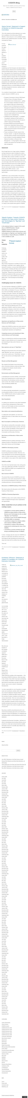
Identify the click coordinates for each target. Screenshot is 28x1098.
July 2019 (4, 918)
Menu (14, 11)
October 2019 (4, 913)
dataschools (4, 1039)
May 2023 (4, 842)
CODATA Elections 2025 (7, 1034)
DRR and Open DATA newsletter (8, 1046)
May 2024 (4, 823)
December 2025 (5, 790)
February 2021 (5, 885)
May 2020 (4, 901)
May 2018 (4, 942)
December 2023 (5, 830)
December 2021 (5, 868)
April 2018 (4, 944)
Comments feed (5, 1084)
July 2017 (4, 956)
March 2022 (4, 864)
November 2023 (5, 832)
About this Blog (5, 744)
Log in (3, 1081)
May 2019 (4, 922)
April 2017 (4, 961)
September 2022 (5, 854)
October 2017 (4, 951)
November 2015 (5, 981)
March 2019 (4, 925)
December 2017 (5, 949)
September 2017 (5, 953)
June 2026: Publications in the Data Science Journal (12, 766)
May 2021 (4, 880)
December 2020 (5, 889)
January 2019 (4, 929)
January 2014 (4, 1008)
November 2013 (5, 1010)
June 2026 (4, 780)
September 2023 (5, 835)
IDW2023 (4, 1057)
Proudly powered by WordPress (8, 1095)
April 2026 (4, 783)
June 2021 (4, 878)
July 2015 (4, 987)
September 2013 (5, 1013)
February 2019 (5, 927)
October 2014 (4, 996)
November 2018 (5, 932)
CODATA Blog (14, 3)
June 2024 (4, 821)
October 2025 (4, 793)
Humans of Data (5, 1053)
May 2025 (4, 802)
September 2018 (5, 935)
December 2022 (5, 849)
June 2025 (4, 800)
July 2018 (4, 939)
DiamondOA (4, 1043)
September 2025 (5, 795)
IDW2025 (4, 1058)
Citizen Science (5, 1024)
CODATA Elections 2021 (7, 1031)
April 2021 (4, 882)
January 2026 (4, 788)
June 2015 (4, 989)
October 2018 (4, 934)
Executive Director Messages (8, 1050)
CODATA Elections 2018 (7, 1029)
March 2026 (4, 785)
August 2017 (4, 955)
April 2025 (4, 804)
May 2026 (4, 781)
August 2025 (4, 797)
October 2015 (4, 982)
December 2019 (5, 910)
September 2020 (5, 894)
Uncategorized (15, 206)
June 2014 (4, 1000)
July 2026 (4, 778)
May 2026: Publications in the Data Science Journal (12, 767)
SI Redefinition (5, 1067)
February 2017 (5, 963)
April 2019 (4, 923)
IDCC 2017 (4, 1055)
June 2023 (4, 840)
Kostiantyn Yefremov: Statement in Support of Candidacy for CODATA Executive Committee (13, 559)
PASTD (3, 1062)
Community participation (7, 1036)
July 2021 (4, 877)
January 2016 (4, 977)
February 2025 (5, 807)
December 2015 (5, 979)
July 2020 (4, 897)
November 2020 (5, 890)
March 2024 (4, 826)
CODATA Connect (5, 1026)
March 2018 (4, 946)
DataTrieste (4, 1041)
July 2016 (4, 974)
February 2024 (5, 828)
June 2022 (4, 859)
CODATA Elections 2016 (7, 1027)
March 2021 (4, 884)
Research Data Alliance (6, 1064)
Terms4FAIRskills (5, 1069)
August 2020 (4, 896)
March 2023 (4, 844)
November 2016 (5, 967)
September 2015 (5, 984)
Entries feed (4, 1083)
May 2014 (4, 1001)
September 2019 (5, 915)
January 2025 (4, 809)
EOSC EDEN (4, 1048)
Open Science (5, 1060)
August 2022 (4, 856)
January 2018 (4, 948)
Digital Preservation (6, 1045)
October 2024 (4, 814)
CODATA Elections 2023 (7, 1032)
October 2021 (4, 871)
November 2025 (5, 792)
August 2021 (4, 875)
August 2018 (4, 937)
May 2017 (4, 960)
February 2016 (5, 975)
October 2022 (4, 852)
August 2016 (4, 972)
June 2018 (4, 941)
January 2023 (4, 847)
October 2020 (4, 892)
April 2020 (4, 903)
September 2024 (5, 816)
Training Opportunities (6, 1071)
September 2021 (5, 873)
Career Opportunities (6, 1022)
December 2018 (5, 930)
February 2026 (5, 787)
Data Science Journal (6, 1038)
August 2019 (4, 916)
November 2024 (5, 813)
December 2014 (5, 993)
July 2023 (4, 839)
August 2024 (4, 818)
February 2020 (5, 906)
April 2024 (4, 825)
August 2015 (4, 986)
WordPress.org (5, 1086)
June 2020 (4, 899)
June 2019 (4, 920)
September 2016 (5, 970)
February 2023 (5, 845)
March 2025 (4, 806)
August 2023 (4, 837)
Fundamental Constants (7, 1052)
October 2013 (4, 1012)
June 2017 (4, 958)
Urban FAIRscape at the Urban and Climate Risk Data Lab (14, 764)
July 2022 (4, 858)
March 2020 (4, 904)
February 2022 (5, 866)
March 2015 (4, 991)
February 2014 (5, 1007)
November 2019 (5, 911)
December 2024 (5, 811)
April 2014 (4, 1003)
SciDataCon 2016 (5, 1065)
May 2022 (4, 861)
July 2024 (4, 819)
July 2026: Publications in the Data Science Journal (12, 759)
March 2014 (4, 1005)
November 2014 (5, 994)
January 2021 (4, 887)
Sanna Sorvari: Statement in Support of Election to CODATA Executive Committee (13, 28)
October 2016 (4, 968)
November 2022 (5, 851)
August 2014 (4, 998)
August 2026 (4, 776)
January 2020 (4, 908)
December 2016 (5, 965)
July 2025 (4, 799)
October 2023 (4, 833)
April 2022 (4, 863)
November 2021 (5, 870)
